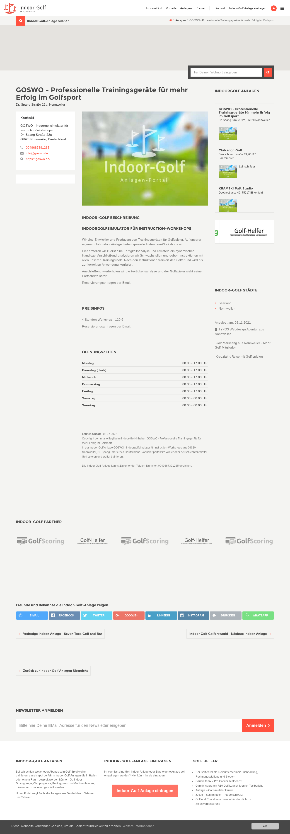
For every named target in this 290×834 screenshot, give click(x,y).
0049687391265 (37, 147)
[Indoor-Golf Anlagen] (170, 20)
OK (265, 826)
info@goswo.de (37, 153)
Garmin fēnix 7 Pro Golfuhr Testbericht (219, 781)
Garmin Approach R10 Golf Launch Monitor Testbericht (229, 785)
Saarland (225, 303)
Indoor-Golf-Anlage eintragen (138, 761)
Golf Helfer (205, 761)
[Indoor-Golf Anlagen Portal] (24, 8)
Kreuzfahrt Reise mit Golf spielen (239, 356)
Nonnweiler (227, 308)
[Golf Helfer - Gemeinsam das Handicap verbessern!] (244, 231)
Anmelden (256, 725)
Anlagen (186, 8)
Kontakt (220, 8)
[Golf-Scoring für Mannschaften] (28, 541)
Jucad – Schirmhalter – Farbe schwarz (219, 794)
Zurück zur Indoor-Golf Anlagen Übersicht (55, 670)
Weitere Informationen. (139, 826)
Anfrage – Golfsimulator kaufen (215, 790)
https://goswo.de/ (38, 159)
